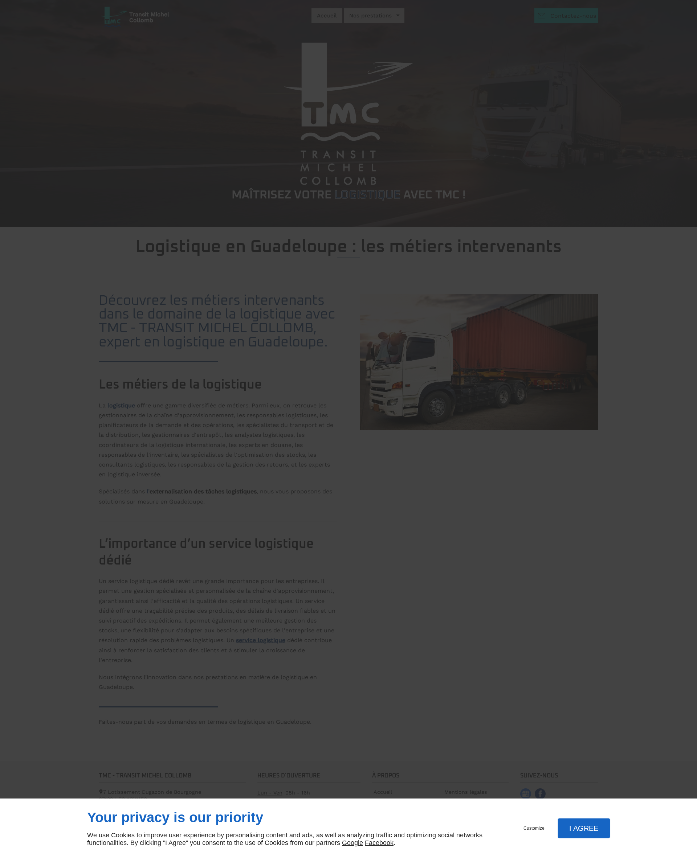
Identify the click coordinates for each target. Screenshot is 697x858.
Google (352, 842)
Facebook (379, 842)
